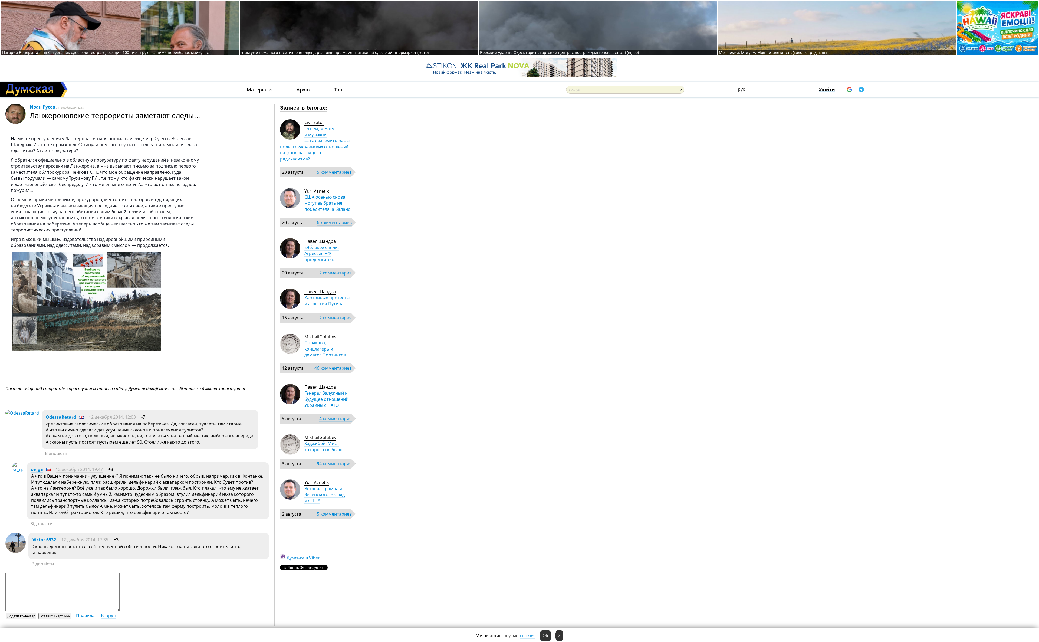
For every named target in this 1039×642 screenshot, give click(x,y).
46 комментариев (333, 368)
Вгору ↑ (108, 615)
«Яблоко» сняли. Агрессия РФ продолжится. (321, 253)
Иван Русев (42, 107)
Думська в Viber (303, 558)
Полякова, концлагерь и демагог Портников (325, 349)
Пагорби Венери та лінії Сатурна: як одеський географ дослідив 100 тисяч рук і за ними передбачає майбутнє (105, 52)
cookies (527, 635)
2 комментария (335, 273)
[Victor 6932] (15, 551)
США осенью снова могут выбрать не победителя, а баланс (327, 203)
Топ (338, 89)
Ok (545, 635)
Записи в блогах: (303, 107)
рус (741, 89)
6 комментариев (334, 222)
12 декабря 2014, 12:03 (112, 417)
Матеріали (259, 89)
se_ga (37, 469)
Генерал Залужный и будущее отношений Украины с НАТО (326, 399)
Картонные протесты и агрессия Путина (327, 301)
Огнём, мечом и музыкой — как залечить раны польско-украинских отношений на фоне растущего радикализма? (315, 144)
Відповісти (56, 453)
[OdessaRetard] (22, 413)
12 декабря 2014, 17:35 (84, 540)
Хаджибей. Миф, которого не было (323, 446)
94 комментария (334, 464)
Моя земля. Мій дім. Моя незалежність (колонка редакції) (773, 52)
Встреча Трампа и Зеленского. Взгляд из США (324, 495)
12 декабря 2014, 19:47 (79, 469)
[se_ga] (18, 470)
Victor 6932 (44, 540)
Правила (85, 616)
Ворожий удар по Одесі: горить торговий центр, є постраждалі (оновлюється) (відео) (559, 52)
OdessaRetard (61, 417)
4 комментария (335, 418)
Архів (303, 89)
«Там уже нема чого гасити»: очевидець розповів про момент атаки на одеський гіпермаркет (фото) (335, 52)
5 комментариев (334, 172)
